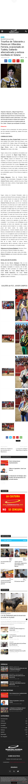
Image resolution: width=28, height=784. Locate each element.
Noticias (2, 37)
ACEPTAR (14, 782)
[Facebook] (10, 771)
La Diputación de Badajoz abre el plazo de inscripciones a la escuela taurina (17, 477)
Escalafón (3, 725)
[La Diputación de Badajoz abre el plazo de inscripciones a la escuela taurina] (4, 477)
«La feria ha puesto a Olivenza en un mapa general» (6, 582)
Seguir (24, 540)
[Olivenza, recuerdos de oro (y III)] (4, 651)
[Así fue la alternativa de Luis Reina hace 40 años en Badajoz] (4, 644)
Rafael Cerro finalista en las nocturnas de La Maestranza (7, 450)
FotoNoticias (4, 727)
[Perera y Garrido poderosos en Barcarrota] (4, 676)
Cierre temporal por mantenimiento (18, 693)
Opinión (2, 732)
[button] (26, 31)
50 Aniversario (4, 718)
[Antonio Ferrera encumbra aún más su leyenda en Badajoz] (4, 669)
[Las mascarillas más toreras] (7, 552)
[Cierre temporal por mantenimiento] (4, 462)
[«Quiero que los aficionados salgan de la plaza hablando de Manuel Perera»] (21, 552)
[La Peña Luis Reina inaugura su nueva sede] (4, 629)
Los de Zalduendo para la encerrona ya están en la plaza (13, 616)
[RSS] (14, 771)
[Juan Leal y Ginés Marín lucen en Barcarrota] (4, 684)
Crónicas (3, 721)
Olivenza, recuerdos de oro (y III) (17, 650)
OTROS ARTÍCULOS (6, 457)
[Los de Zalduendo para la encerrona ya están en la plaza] (14, 602)
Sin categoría (4, 736)
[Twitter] (18, 771)
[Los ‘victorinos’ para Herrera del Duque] (4, 637)
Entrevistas (3, 556)
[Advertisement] (14, 15)
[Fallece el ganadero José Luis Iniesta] (4, 470)
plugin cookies (24, 781)
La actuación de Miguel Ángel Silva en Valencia (21, 449)
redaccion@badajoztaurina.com (17, 762)
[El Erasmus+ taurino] (21, 573)
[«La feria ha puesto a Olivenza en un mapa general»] (7, 573)
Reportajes (3, 611)
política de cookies (15, 780)
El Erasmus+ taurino (19, 581)
